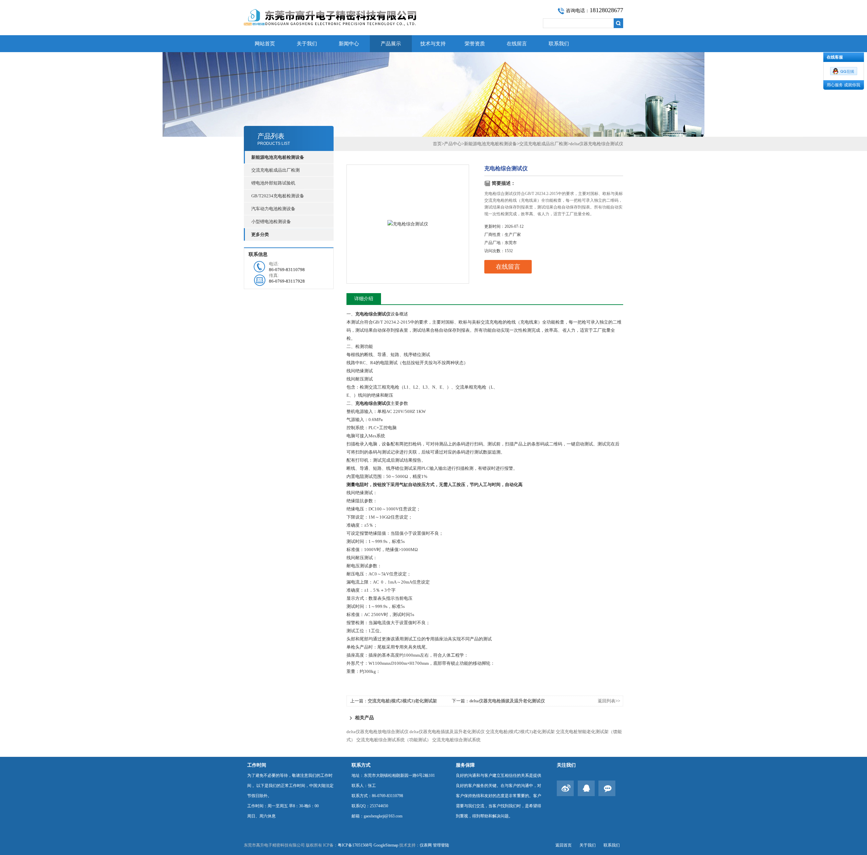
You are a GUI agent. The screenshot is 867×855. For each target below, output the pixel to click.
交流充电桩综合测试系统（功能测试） (393, 739)
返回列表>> (609, 700)
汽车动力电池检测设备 (273, 208)
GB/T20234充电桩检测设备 (277, 195)
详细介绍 (363, 298)
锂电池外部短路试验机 (273, 182)
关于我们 (307, 43)
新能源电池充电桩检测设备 (490, 143)
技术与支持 (433, 43)
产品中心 (453, 143)
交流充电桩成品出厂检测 (275, 170)
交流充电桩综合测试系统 (456, 739)
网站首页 (265, 43)
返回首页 (563, 845)
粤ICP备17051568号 (355, 845)
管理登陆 (441, 845)
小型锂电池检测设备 (271, 221)
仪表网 (426, 845)
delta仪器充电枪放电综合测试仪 (377, 731)
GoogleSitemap (386, 845)
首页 (437, 143)
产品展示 (391, 43)
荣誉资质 (475, 43)
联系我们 (559, 43)
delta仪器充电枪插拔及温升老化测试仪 (507, 700)
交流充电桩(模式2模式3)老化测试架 (402, 700)
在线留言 (517, 43)
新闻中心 (349, 43)
